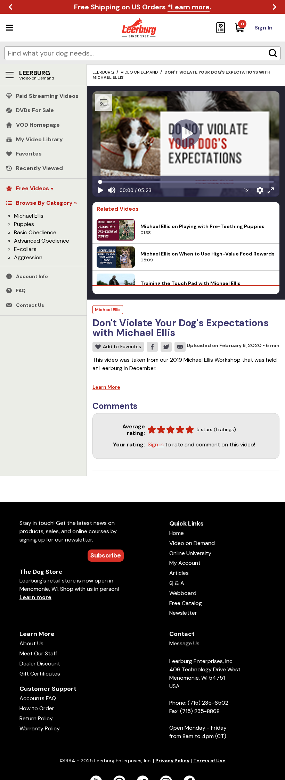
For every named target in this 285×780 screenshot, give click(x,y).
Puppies (24, 224)
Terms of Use (209, 760)
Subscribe (105, 555)
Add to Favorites (122, 346)
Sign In (263, 27)
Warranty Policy (39, 728)
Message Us (184, 643)
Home (176, 533)
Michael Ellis (28, 215)
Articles (179, 573)
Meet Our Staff (38, 653)
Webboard (182, 593)
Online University (190, 553)
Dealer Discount (39, 663)
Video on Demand (139, 72)
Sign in (156, 444)
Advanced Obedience (41, 240)
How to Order (36, 708)
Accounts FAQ (37, 698)
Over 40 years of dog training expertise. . (142, 6)
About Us (31, 643)
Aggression (28, 257)
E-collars (25, 249)
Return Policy (36, 718)
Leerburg (103, 72)
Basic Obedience (35, 232)
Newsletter (183, 613)
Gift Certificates (39, 673)
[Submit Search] (273, 53)
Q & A (176, 583)
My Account (185, 563)
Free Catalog (185, 603)
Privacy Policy (172, 760)
